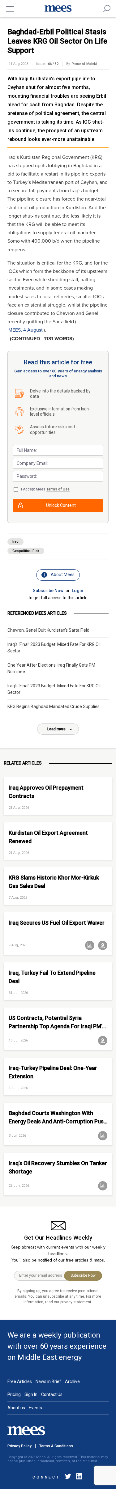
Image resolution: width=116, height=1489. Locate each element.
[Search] (106, 9)
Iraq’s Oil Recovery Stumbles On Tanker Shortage (58, 1167)
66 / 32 (53, 64)
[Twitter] (68, 1477)
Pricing (14, 1394)
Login (77, 590)
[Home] (58, 8)
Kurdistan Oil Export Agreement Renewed (48, 836)
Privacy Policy (19, 1446)
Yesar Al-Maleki (84, 64)
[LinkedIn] (78, 1477)
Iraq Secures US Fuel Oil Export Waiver (57, 922)
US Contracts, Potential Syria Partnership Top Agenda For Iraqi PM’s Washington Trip (57, 1022)
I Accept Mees (45, 489)
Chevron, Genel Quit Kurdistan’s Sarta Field (48, 630)
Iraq (15, 542)
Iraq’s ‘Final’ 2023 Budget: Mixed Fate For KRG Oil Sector (54, 647)
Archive (72, 1381)
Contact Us (51, 1394)
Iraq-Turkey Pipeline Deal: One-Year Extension (53, 1072)
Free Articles (19, 1381)
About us (16, 1407)
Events (35, 1407)
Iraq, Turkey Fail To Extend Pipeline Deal (52, 976)
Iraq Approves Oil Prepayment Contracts (46, 791)
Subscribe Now (48, 590)
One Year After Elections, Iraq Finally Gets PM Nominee (51, 668)
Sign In (30, 1394)
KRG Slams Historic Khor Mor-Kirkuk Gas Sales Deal (54, 881)
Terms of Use (58, 489)
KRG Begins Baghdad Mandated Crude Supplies (53, 706)
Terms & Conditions (56, 1446)
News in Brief (48, 1381)
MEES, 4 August (25, 330)
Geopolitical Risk (25, 551)
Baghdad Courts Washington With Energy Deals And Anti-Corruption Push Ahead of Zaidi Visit (58, 1117)
